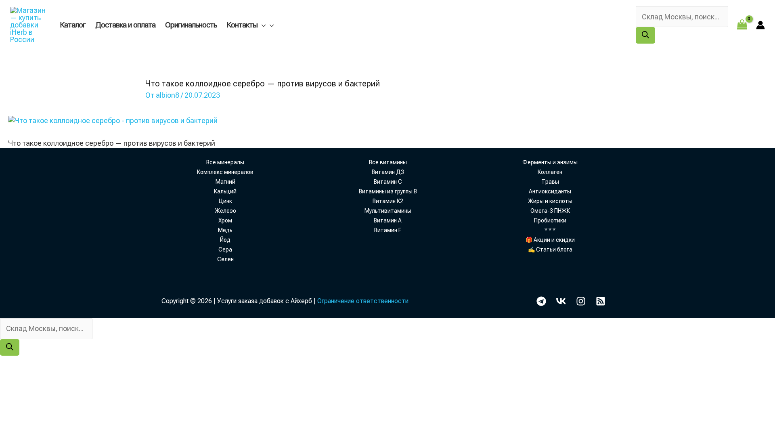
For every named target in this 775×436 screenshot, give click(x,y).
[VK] (561, 301)
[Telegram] (541, 301)
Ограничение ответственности (362, 301)
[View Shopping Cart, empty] (742, 24)
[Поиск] (645, 35)
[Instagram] (581, 301)
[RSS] (600, 301)
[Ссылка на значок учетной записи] (760, 25)
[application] (262, 24)
